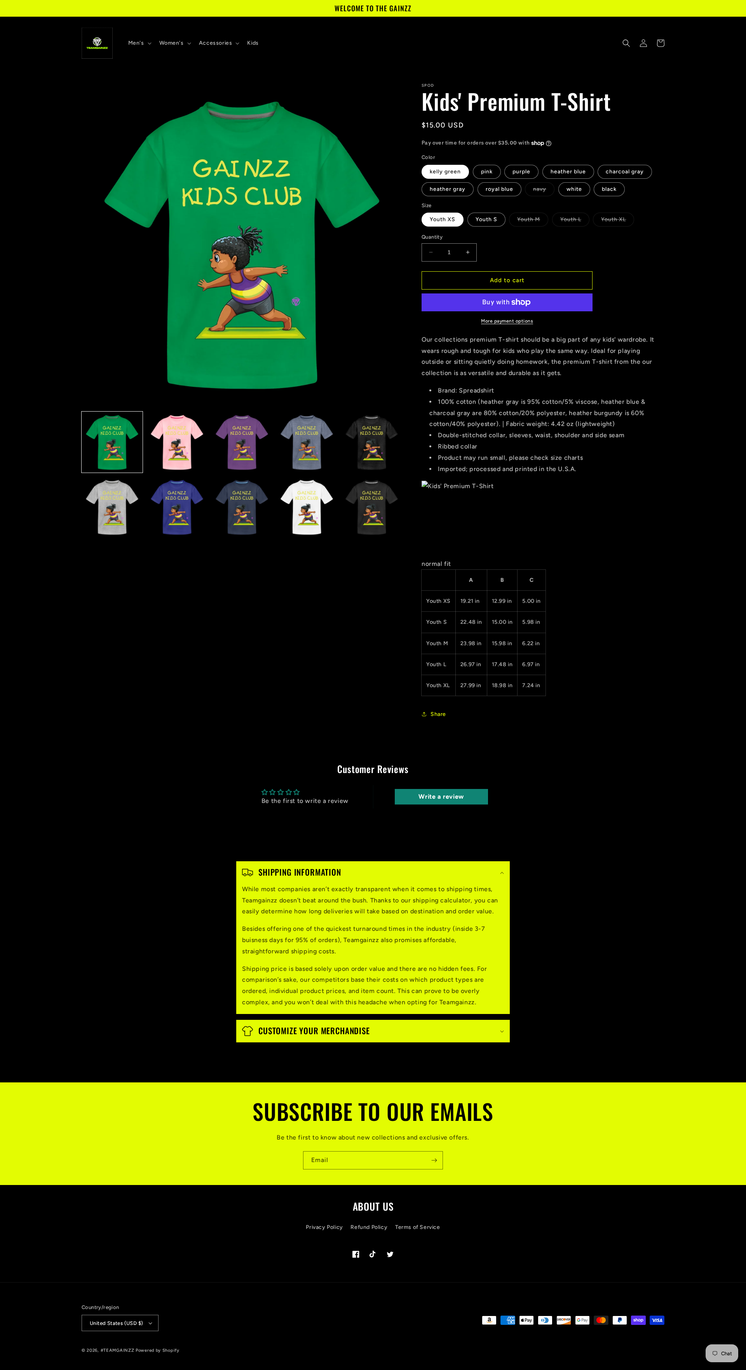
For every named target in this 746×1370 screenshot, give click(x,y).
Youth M (532, 221)
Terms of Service (417, 1227)
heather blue (568, 171)
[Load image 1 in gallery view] (112, 442)
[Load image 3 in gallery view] (241, 442)
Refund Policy (368, 1227)
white (574, 189)
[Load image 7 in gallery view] (176, 507)
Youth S (486, 219)
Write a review (441, 796)
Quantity (432, 237)
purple (521, 171)
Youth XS (442, 219)
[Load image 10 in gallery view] (371, 507)
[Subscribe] (434, 1160)
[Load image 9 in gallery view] (306, 507)
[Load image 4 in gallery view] (306, 442)
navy (543, 190)
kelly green (445, 171)
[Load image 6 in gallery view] (112, 507)
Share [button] (438, 714)
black (609, 189)
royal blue (499, 189)
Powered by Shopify (158, 1350)
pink (487, 171)
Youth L (574, 221)
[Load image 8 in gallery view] (241, 507)
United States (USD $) (116, 1323)
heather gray (447, 189)
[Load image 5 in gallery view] (371, 442)
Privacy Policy (324, 1227)
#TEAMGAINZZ (117, 1350)
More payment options (507, 321)
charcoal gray (625, 171)
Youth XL (617, 221)
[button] (139, 43)
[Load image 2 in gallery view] (176, 442)
